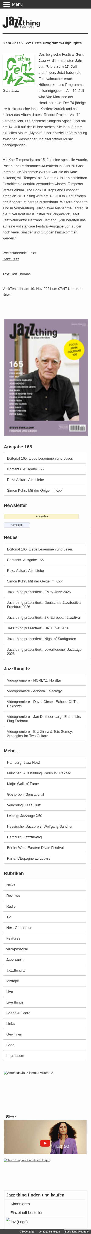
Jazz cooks (15, 959)
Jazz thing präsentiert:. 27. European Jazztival (44, 617)
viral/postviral (17, 949)
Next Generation (19, 928)
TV (8, 917)
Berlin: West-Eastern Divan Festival (35, 848)
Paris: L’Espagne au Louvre (28, 858)
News (7, 295)
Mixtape (12, 981)
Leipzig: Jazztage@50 (24, 816)
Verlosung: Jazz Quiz (24, 805)
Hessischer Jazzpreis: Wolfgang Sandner (40, 826)
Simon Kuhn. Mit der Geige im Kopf (35, 490)
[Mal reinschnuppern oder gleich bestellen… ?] (46, 1089)
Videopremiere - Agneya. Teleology (34, 691)
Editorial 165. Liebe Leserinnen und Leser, (40, 458)
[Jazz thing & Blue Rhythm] (22, 27)
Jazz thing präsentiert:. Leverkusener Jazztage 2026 (44, 651)
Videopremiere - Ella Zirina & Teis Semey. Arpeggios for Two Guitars (40, 733)
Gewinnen (14, 1034)
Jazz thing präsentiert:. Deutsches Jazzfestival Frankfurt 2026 (44, 604)
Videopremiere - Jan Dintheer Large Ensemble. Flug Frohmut (44, 718)
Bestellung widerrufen (77, 1231)
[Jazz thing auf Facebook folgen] (46, 1172)
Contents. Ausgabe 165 (25, 469)
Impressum (15, 1055)
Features (13, 938)
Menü (17, 4)
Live (9, 991)
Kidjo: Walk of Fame (23, 784)
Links (10, 1023)
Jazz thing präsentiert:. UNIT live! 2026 (38, 628)
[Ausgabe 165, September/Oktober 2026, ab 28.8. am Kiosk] (46, 377)
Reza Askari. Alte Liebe (25, 480)
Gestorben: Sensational (25, 794)
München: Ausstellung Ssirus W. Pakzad (39, 773)
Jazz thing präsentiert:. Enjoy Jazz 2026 (39, 592)
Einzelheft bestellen (26, 1213)
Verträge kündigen (49, 1231)
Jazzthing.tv (16, 970)
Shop (10, 1045)
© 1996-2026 (26, 1231)
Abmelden (17, 524)
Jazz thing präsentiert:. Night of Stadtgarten (41, 639)
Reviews (13, 896)
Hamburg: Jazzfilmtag (24, 837)
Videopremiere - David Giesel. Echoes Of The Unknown (43, 704)
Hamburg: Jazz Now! (23, 762)
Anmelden (42, 516)
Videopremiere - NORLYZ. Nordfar (34, 680)
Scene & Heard (18, 1013)
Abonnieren (20, 1204)
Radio (10, 906)
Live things (14, 1002)
